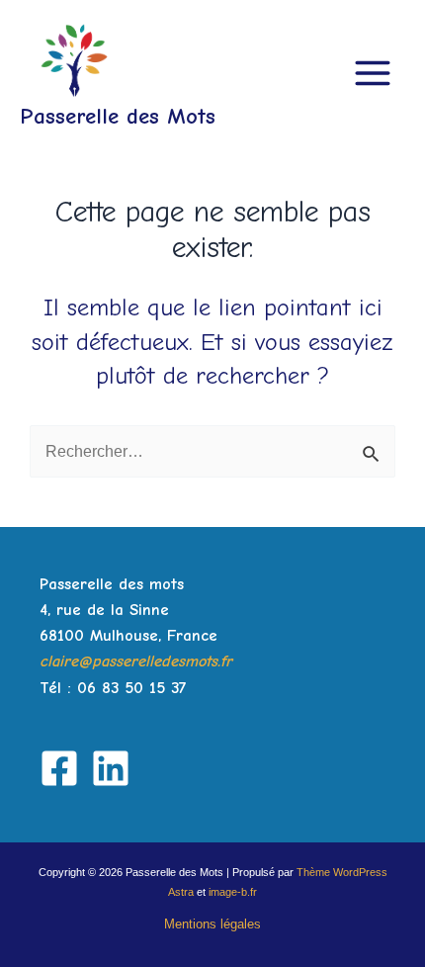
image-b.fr (233, 892)
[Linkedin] (110, 768)
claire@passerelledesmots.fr (136, 661)
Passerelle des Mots (117, 116)
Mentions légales (212, 924)
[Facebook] (59, 768)
